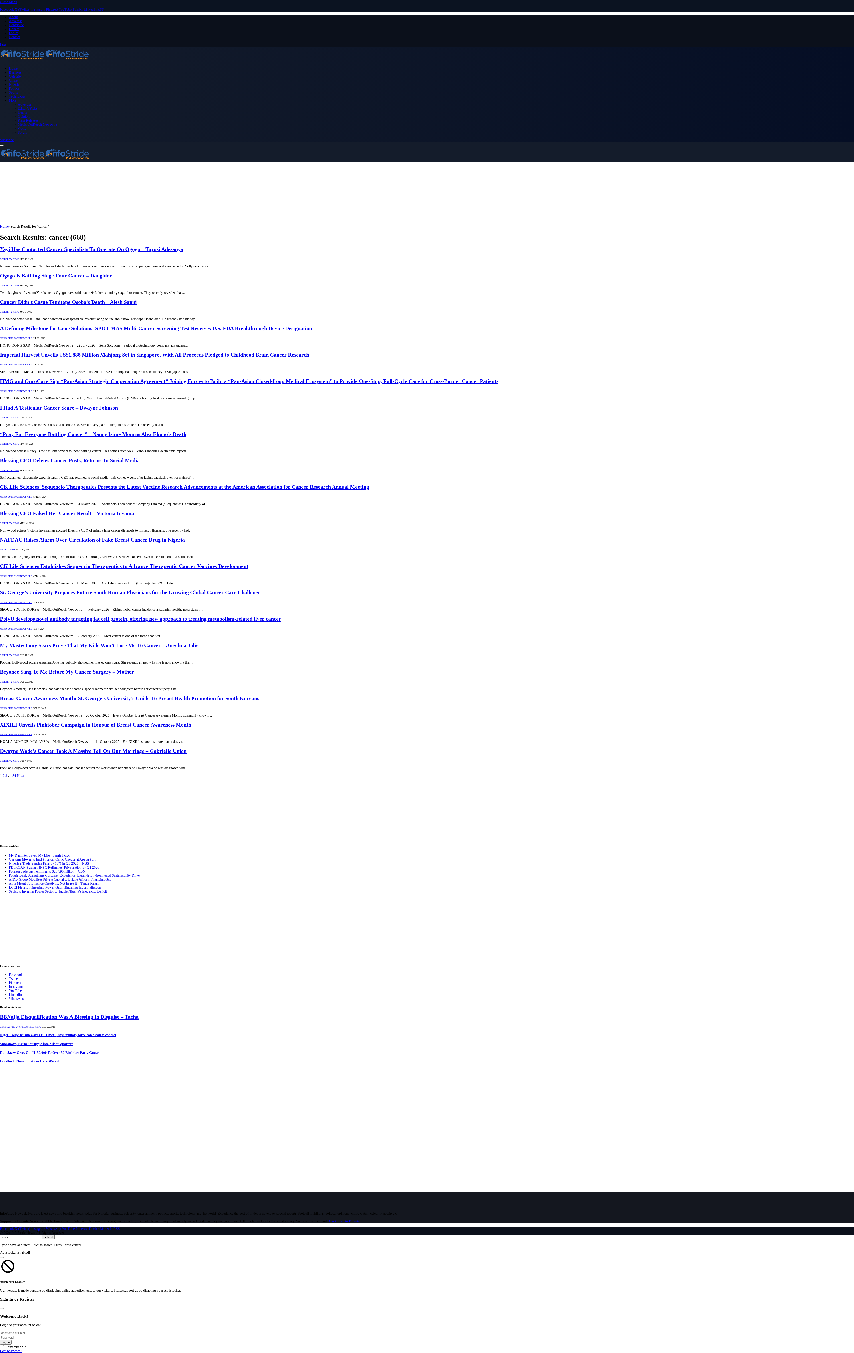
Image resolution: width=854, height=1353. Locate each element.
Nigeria (14, 84)
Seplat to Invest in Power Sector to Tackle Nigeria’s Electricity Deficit (58, 891)
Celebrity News (9, 259)
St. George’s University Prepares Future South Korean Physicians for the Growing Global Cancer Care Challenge (130, 592)
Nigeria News (8, 549)
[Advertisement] (133, 193)
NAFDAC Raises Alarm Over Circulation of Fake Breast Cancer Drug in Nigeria (92, 540)
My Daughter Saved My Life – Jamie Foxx (39, 855)
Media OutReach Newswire (37, 124)
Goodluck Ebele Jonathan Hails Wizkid (29, 1061)
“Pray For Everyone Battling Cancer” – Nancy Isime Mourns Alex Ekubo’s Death (93, 434)
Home (13, 68)
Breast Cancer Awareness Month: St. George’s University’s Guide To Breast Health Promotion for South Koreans (129, 698)
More (12, 100)
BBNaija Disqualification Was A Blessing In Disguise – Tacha (69, 1017)
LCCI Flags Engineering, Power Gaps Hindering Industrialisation (55, 887)
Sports (13, 92)
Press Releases (28, 120)
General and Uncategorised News (20, 1027)
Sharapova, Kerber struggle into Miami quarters (36, 1044)
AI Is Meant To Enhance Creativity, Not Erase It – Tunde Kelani (54, 883)
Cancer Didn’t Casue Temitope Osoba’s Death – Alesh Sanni (68, 302)
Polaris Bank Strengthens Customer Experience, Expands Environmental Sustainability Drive (74, 875)
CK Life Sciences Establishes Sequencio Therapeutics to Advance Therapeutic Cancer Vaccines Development (124, 566)
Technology (17, 96)
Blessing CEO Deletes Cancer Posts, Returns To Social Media (70, 460)
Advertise (15, 21)
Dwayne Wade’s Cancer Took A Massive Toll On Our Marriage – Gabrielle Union (93, 751)
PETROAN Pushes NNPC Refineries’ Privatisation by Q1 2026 (54, 867)
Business (15, 72)
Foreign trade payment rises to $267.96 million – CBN (47, 871)
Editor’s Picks (27, 108)
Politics (14, 88)
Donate (14, 29)
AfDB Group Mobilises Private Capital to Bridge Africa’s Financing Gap (60, 879)
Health (22, 112)
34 (14, 775)
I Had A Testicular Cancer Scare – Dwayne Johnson (59, 408)
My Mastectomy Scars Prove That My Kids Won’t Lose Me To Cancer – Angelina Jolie (99, 645)
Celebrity (15, 76)
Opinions (24, 116)
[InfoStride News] (44, 61)
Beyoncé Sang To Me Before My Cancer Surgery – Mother (67, 672)
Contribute (16, 25)
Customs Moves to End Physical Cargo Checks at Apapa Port (52, 859)
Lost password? (11, 1351)
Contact (14, 37)
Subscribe (7, 140)
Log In (6, 1342)
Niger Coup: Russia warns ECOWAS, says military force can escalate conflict (58, 1035)
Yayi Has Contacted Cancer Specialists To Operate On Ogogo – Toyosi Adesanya (91, 249)
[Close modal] (2, 1257)
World (22, 128)
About (13, 17)
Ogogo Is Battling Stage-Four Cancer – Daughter (56, 276)
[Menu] (2, 145)
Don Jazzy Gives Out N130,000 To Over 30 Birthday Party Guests (49, 1052)
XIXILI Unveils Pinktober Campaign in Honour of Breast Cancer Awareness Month (95, 725)
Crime (13, 80)
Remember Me (15, 1347)
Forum (13, 33)
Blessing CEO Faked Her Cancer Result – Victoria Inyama (67, 513)
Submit (48, 1237)
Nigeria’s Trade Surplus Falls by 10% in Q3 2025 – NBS (49, 863)
